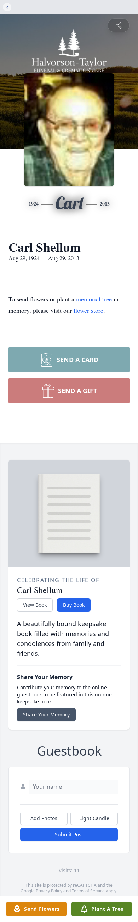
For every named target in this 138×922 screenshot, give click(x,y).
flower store (88, 310)
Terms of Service (88, 891)
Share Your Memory (46, 714)
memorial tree (94, 299)
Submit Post (69, 834)
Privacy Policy (49, 891)
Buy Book (74, 605)
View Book (35, 605)
